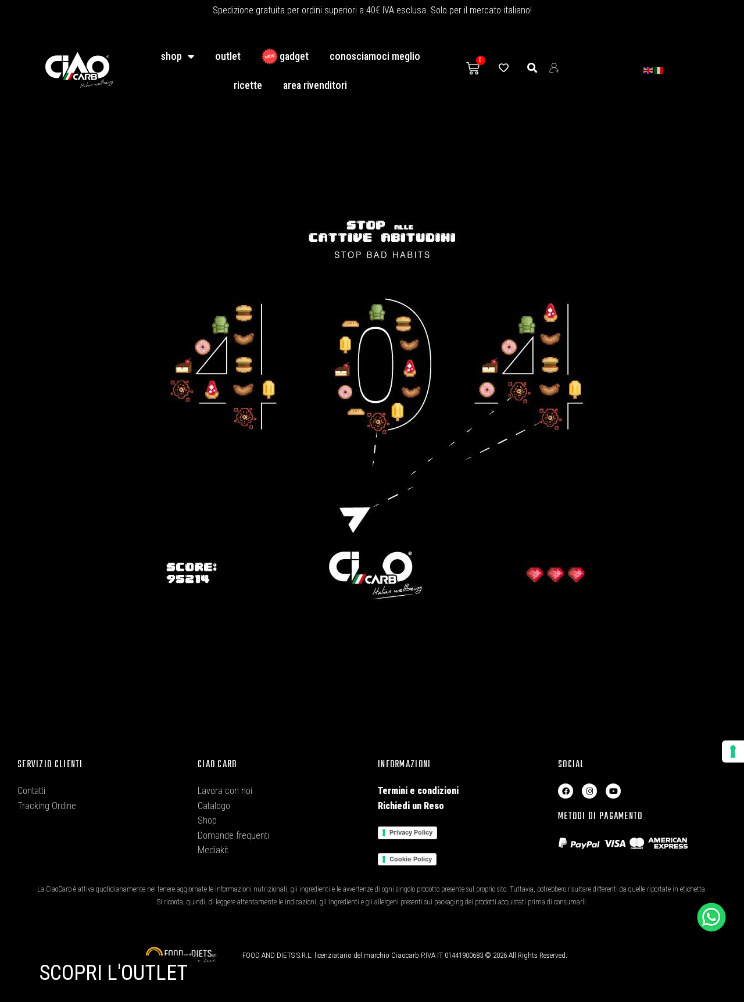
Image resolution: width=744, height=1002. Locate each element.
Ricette (248, 85)
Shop (171, 56)
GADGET (294, 56)
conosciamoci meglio (375, 56)
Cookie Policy (410, 859)
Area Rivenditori (315, 85)
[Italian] (659, 69)
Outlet (228, 56)
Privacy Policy (410, 832)
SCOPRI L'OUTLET (114, 973)
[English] (648, 69)
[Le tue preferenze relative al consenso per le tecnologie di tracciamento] (733, 751)
